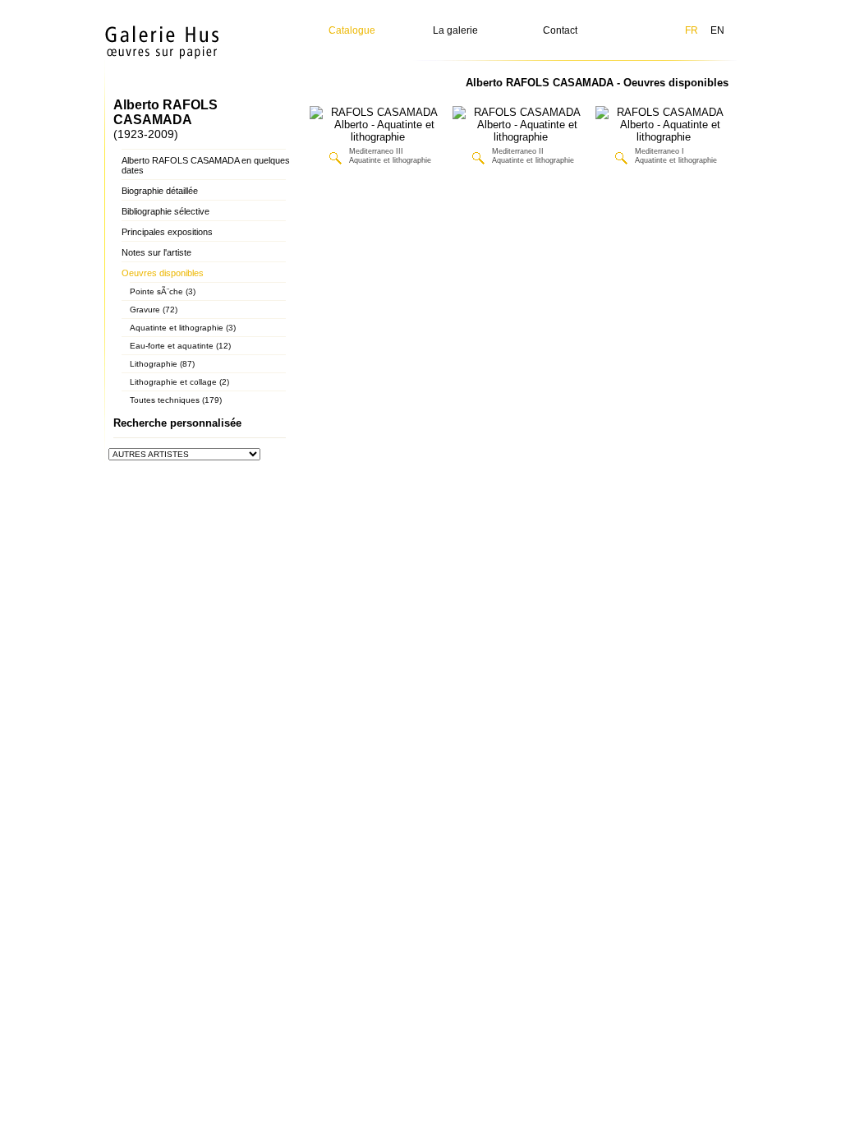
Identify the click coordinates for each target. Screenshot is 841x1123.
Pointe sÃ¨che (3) (162, 291)
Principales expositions (167, 232)
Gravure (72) (153, 309)
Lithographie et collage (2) (179, 381)
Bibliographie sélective (165, 211)
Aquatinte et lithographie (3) (183, 327)
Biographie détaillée (160, 191)
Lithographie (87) (162, 363)
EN (717, 30)
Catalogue (352, 30)
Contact (560, 30)
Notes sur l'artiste (156, 252)
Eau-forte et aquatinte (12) (180, 345)
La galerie (455, 30)
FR (691, 30)
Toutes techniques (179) (176, 399)
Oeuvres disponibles (163, 273)
